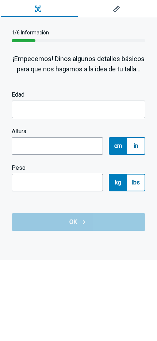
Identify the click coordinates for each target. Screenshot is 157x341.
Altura (19, 131)
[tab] (39, 9)
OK (73, 221)
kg (118, 182)
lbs (136, 182)
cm (118, 145)
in (136, 145)
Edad (18, 94)
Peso (19, 167)
